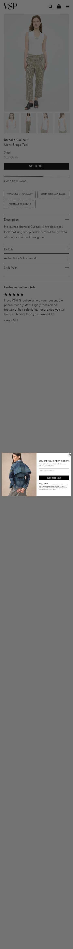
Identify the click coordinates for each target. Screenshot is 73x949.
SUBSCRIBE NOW (54, 478)
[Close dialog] (69, 455)
